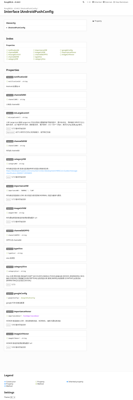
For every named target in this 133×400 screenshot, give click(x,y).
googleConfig (67, 50)
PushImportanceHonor (31, 316)
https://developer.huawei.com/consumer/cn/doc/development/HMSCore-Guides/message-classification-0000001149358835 (42, 172)
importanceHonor (69, 52)
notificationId (13, 50)
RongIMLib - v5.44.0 (12, 2)
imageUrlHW (40, 52)
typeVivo (38, 57)
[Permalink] (29, 77)
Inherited (98, 2)
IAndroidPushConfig (29, 8)
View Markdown (121, 2)
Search (83, 2)
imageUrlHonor (68, 54)
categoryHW (13, 59)
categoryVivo (40, 59)
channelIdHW (13, 57)
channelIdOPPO (41, 54)
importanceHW (41, 50)
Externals (108, 2)
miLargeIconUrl (14, 54)
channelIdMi (13, 52)
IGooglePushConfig (28, 298)
